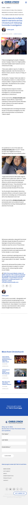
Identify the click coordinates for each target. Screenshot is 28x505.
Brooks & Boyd (11, 496)
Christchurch (18, 34)
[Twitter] (17, 489)
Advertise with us (8, 475)
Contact (5, 480)
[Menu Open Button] (26, 2)
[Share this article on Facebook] (3, 285)
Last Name (5, 440)
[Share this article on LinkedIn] (6, 285)
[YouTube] (10, 489)
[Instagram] (21, 489)
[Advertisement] (14, 131)
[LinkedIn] (14, 489)
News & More (6, 468)
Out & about (6, 471)
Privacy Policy (7, 478)
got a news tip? (20, 493)
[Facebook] (6, 489)
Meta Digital (18, 497)
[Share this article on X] (10, 285)
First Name (5, 434)
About (5, 473)
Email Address (6, 447)
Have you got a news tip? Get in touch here (14, 464)
